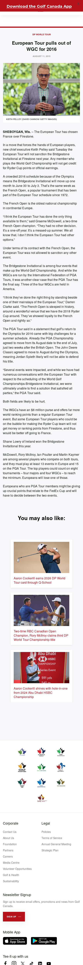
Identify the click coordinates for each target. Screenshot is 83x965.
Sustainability (11, 881)
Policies (46, 832)
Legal (46, 823)
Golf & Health (11, 875)
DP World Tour (41, 34)
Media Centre (11, 862)
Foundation (10, 844)
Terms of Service (52, 838)
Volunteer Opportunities (17, 869)
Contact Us (9, 832)
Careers (8, 856)
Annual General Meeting (56, 844)
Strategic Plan (50, 850)
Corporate (10, 823)
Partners (8, 850)
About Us (8, 838)
